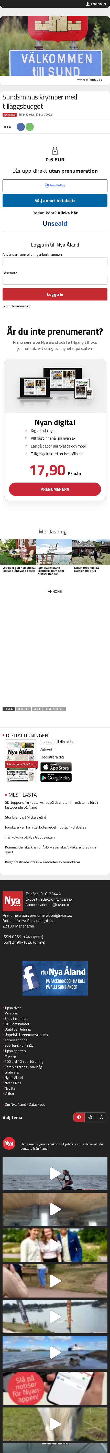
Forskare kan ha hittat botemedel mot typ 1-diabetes (45, 827)
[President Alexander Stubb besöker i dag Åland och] (55, 1281)
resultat (23, 709)
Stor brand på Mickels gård (25, 817)
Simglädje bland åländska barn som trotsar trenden (51, 570)
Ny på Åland (14, 1077)
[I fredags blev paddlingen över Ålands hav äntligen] (55, 1173)
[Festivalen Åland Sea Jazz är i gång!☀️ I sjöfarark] (55, 1209)
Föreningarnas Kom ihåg (23, 1066)
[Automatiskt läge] (79, 1117)
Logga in (98, 4)
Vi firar (9, 1093)
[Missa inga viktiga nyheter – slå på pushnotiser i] (55, 1388)
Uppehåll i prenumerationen (26, 1034)
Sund (37, 709)
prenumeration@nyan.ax (51, 915)
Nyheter (9, 114)
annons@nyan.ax (55, 904)
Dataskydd (37, 1104)
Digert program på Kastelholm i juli (86, 569)
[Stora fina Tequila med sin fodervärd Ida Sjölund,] (55, 1424)
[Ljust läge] (90, 1117)
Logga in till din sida (56, 742)
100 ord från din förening (24, 1061)
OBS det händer (17, 1023)
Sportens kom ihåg (19, 1045)
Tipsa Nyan (13, 1007)
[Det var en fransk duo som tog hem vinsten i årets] (55, 1316)
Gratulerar (12, 1072)
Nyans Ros (13, 1083)
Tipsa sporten (15, 1050)
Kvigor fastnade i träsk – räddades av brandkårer (42, 862)
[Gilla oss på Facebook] (55, 978)
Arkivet (46, 749)
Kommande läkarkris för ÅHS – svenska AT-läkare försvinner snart (51, 849)
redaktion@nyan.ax (55, 899)
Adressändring (16, 1040)
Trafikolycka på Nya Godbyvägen (30, 837)
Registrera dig (52, 757)
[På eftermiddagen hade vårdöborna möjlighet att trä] (55, 1245)
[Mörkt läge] (101, 1117)
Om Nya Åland (15, 1104)
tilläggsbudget (54, 709)
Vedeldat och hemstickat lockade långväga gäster (19, 569)
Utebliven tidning (18, 1029)
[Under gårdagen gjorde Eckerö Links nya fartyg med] (55, 1352)
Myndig (10, 1056)
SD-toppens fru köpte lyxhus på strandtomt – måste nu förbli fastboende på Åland (51, 805)
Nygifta (10, 1088)
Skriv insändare (17, 1018)
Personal (11, 1013)
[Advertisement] (55, 650)
